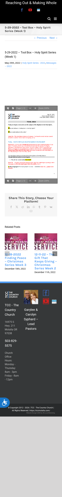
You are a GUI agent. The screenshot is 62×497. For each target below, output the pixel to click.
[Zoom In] (35, 108)
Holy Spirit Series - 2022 (33, 63)
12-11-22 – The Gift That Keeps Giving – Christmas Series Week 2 (45, 261)
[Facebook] (46, 293)
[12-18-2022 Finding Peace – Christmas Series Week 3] (16, 242)
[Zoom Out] (30, 108)
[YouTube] (46, 301)
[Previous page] (8, 108)
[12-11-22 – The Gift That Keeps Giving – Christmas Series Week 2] (45, 242)
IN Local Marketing (49, 413)
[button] (7, 253)
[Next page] (13, 108)
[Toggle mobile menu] (55, 18)
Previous (42, 37)
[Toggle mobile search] (49, 18)
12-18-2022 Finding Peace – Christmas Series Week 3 (15, 260)
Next (52, 37)
